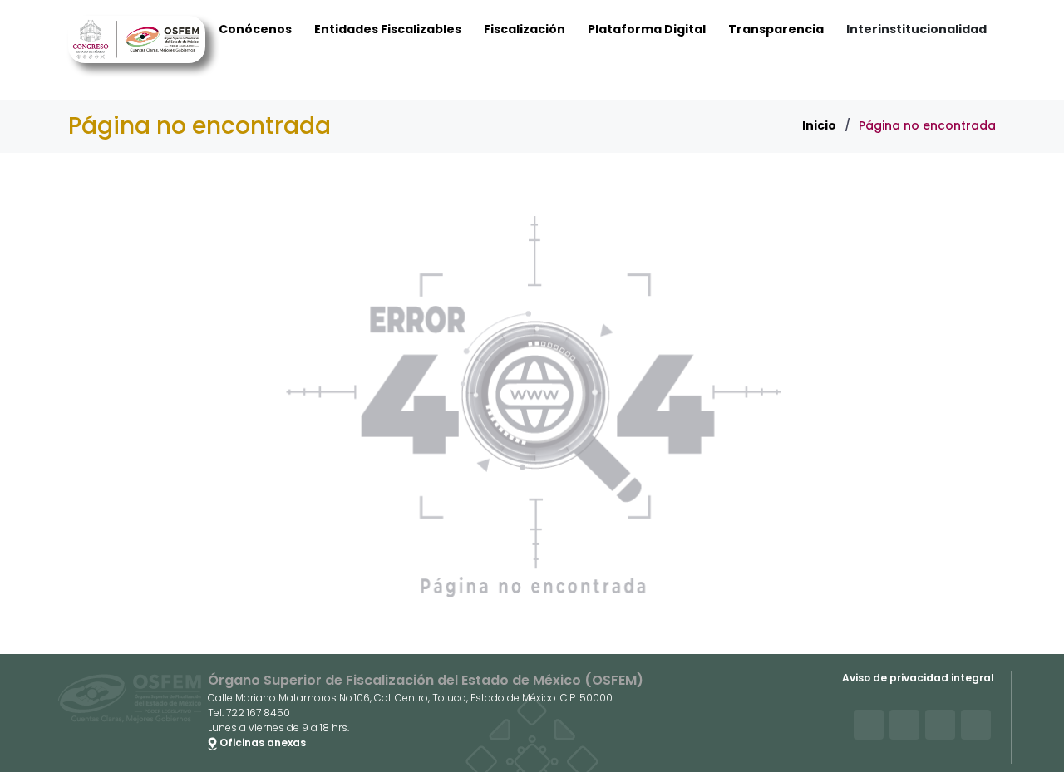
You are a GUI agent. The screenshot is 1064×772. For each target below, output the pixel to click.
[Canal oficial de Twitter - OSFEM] (869, 725)
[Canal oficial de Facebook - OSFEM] (904, 725)
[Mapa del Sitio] (976, 725)
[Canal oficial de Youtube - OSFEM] (940, 725)
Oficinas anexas (261, 742)
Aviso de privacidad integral (918, 678)
